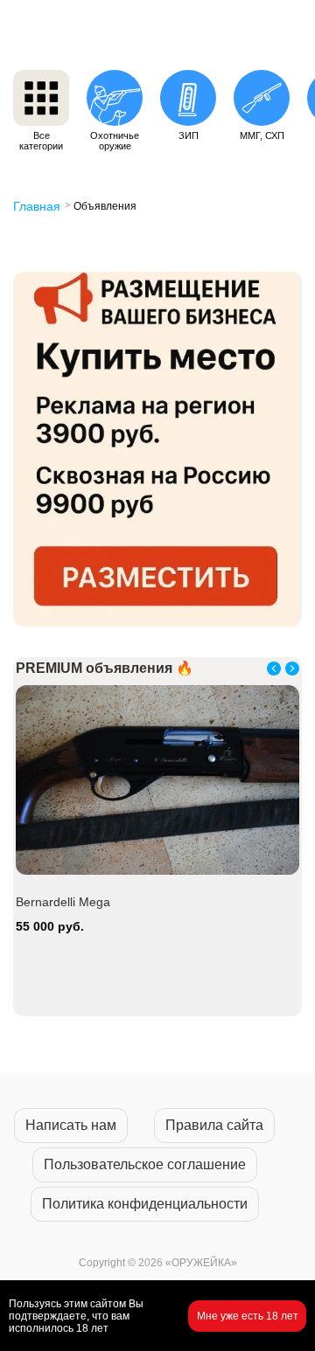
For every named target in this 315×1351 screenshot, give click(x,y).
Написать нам (70, 1125)
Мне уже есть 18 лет (247, 1316)
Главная (36, 206)
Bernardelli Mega (63, 902)
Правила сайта (214, 1125)
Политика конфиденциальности (145, 1203)
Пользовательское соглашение (145, 1164)
